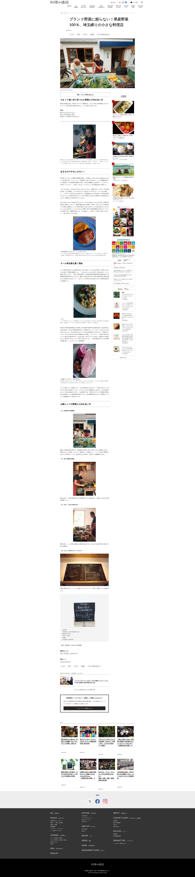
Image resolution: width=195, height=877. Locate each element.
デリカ (85, 34)
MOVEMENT (85, 815)
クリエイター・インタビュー (56, 828)
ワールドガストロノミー (87, 817)
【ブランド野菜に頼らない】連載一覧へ (85, 689)
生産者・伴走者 (53, 824)
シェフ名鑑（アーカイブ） (56, 830)
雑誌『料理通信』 (117, 822)
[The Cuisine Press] (59, 2)
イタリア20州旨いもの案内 (56, 838)
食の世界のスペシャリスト (56, 820)
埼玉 (78, 34)
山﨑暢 (92, 34)
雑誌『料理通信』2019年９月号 (69, 653)
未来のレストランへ (86, 819)
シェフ (72, 34)
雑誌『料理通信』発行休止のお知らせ (121, 283)
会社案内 (115, 820)
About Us (113, 2)
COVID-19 (84, 821)
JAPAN (51, 843)
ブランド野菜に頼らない (103, 34)
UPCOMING (84, 829)
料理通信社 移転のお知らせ (120, 267)
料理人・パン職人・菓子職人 (56, 822)
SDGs (66, 13)
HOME (69, 6)
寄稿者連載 (52, 826)
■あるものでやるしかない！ (68, 112)
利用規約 (115, 834)
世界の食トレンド (54, 841)
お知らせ (115, 824)
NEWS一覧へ (123, 357)
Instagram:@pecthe (65, 661)
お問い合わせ (116, 826)
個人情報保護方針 (117, 836)
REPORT (84, 831)
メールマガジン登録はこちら (84, 708)
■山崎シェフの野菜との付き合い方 (69, 116)
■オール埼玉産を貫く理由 (67, 114)
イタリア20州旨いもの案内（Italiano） (59, 840)
